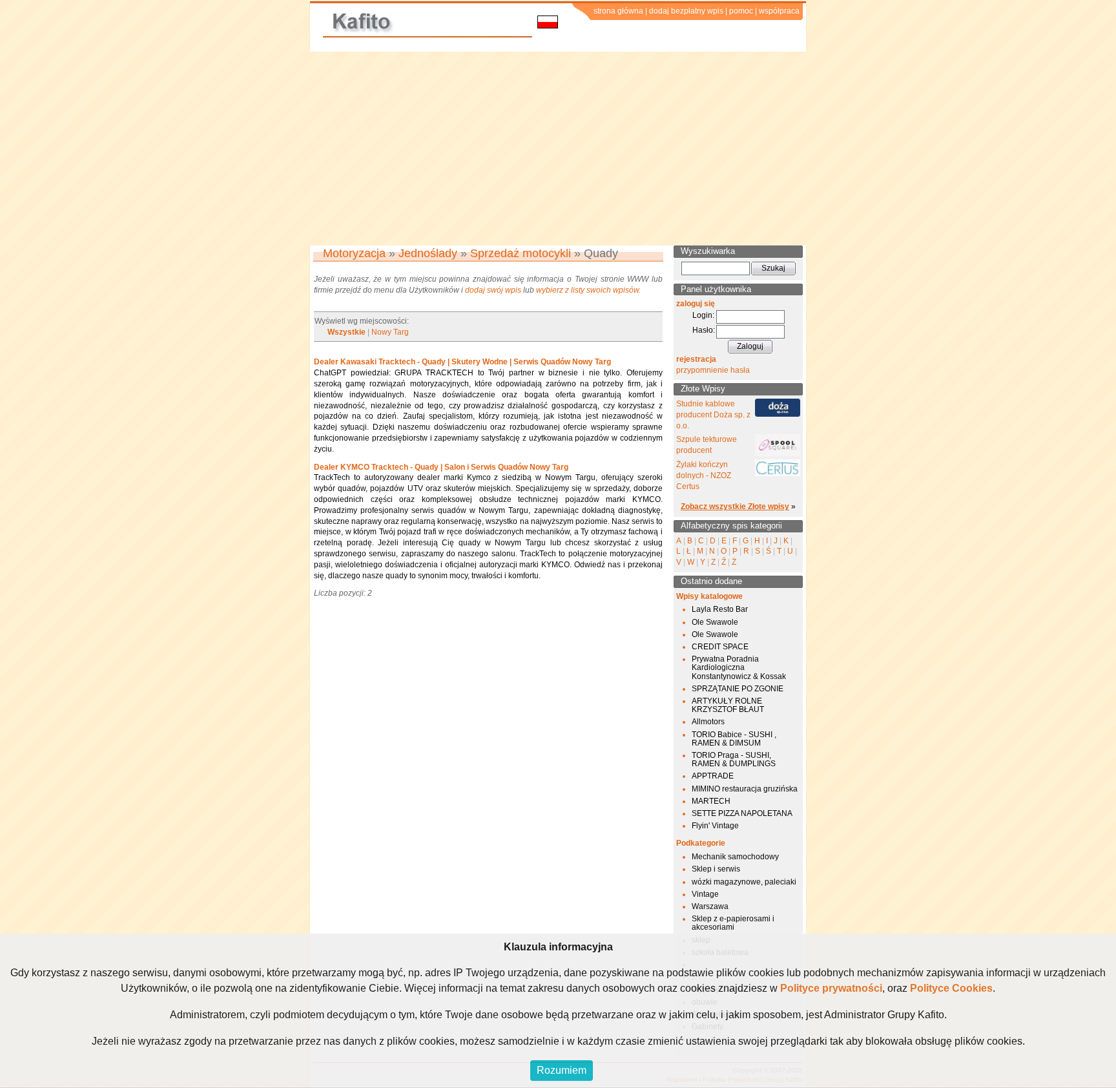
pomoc (741, 11)
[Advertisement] (558, 148)
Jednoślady (427, 253)
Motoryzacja (354, 253)
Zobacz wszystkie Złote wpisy (735, 506)
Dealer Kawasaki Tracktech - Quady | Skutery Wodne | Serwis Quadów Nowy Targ (462, 361)
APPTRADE (713, 775)
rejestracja (696, 359)
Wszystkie (346, 332)
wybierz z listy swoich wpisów (587, 290)
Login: (703, 315)
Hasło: (703, 330)
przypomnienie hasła (713, 370)
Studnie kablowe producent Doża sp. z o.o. (713, 414)
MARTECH (711, 801)
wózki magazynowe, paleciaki (744, 881)
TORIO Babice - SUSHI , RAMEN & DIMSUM (734, 739)
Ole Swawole (715, 622)
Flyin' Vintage (715, 825)
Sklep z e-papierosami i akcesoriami (733, 923)
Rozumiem (561, 1070)
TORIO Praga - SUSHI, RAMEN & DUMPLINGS (734, 759)
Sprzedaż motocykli (520, 253)
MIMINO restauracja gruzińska (745, 788)
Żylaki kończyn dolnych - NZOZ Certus (703, 475)
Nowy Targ (390, 332)
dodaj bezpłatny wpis (686, 11)
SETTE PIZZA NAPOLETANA (742, 813)
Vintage (705, 894)
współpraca (779, 11)
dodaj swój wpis (493, 290)
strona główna (618, 11)
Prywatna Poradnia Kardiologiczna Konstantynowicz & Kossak (739, 667)
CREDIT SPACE (720, 646)
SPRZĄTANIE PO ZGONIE (737, 688)
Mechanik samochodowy (735, 856)
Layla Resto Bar (720, 609)
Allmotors (708, 721)
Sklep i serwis (716, 869)
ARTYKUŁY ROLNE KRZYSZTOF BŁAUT (728, 705)
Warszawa (710, 906)
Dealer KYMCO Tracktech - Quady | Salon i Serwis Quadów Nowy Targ (441, 467)
